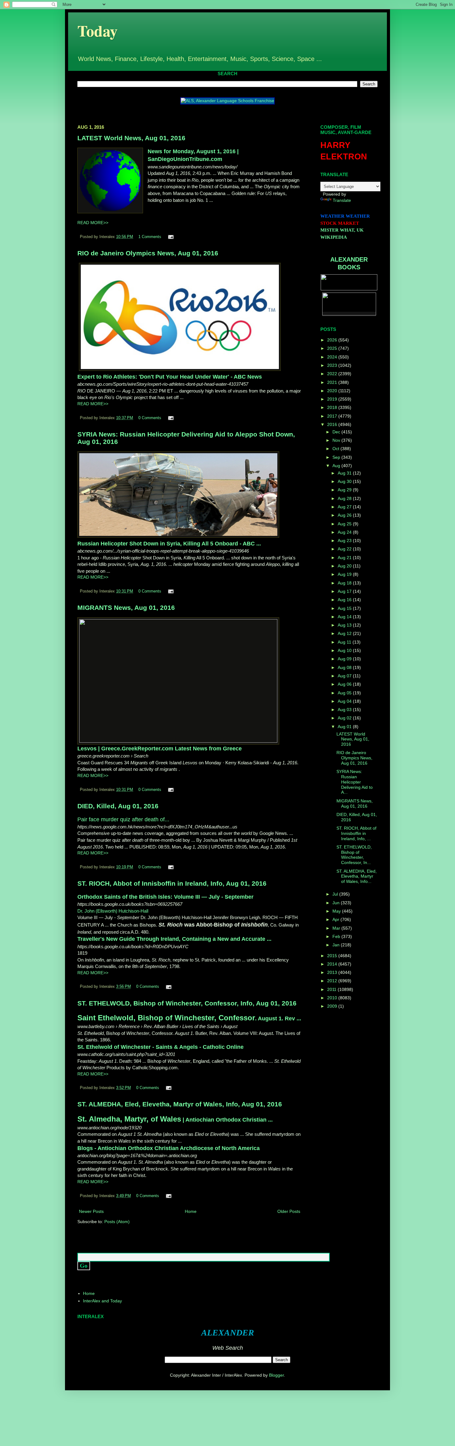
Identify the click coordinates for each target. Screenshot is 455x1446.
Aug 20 (345, 565)
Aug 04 (345, 701)
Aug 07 (345, 675)
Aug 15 (345, 608)
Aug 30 (345, 481)
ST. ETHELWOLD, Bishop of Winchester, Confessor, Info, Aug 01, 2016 (187, 1003)
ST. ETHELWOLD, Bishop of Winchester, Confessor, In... (354, 855)
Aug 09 (345, 658)
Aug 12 (345, 633)
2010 (332, 997)
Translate (342, 200)
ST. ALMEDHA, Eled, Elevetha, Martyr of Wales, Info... (356, 876)
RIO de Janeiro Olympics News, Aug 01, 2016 (147, 253)
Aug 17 (345, 591)
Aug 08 (345, 667)
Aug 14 (345, 616)
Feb (336, 936)
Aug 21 (345, 557)
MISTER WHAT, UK (342, 230)
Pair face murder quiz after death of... (123, 819)
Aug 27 (345, 506)
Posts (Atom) (117, 1221)
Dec (336, 431)
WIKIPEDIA (333, 237)
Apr (336, 919)
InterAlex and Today (102, 1300)
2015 (332, 955)
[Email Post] (170, 237)
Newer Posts (91, 1211)
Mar (336, 928)
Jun (336, 902)
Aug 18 (345, 582)
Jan (336, 944)
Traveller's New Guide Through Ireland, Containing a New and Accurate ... (174, 939)
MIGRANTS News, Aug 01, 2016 (126, 607)
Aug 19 (345, 574)
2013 (332, 972)
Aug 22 (345, 548)
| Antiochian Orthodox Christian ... (175, 1120)
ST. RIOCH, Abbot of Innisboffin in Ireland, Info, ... (356, 833)
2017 (332, 416)
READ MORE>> (92, 222)
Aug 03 (345, 709)
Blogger (276, 1375)
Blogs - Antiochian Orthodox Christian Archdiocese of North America (168, 1148)
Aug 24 (345, 532)
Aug (336, 465)
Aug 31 (345, 473)
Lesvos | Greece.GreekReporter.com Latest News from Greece (159, 748)
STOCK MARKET (339, 223)
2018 (332, 407)
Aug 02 (345, 717)
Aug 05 (345, 692)
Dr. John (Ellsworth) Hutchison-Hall (112, 911)
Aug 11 (345, 642)
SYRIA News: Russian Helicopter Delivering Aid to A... (354, 782)
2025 (332, 348)
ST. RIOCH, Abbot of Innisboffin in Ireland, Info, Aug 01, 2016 (171, 883)
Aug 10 (345, 650)
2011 (332, 989)
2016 (332, 424)
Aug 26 (345, 515)
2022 (332, 373)
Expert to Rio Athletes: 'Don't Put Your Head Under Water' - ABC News (169, 377)
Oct (336, 448)
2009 (332, 1006)
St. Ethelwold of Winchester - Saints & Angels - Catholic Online (160, 1047)
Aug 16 (345, 599)
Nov (336, 440)
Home (191, 1211)
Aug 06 (345, 684)
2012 (332, 980)
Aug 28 (345, 498)
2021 (332, 382)
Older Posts (288, 1211)
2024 (332, 356)
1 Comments (149, 237)
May (337, 911)
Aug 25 (345, 523)
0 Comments (149, 418)
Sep (336, 457)
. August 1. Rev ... (189, 1018)
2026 (332, 339)
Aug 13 (345, 625)
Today (97, 30)
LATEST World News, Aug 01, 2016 (131, 137)
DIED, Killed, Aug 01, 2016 (117, 806)
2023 (332, 365)
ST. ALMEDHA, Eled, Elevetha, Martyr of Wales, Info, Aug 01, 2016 (179, 1104)
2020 (332, 390)
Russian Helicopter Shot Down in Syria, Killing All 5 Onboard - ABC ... (169, 544)
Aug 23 (345, 540)
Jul (335, 894)
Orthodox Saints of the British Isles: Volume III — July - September (165, 897)
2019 (332, 399)
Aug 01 (345, 726)
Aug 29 (345, 489)
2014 (332, 964)
